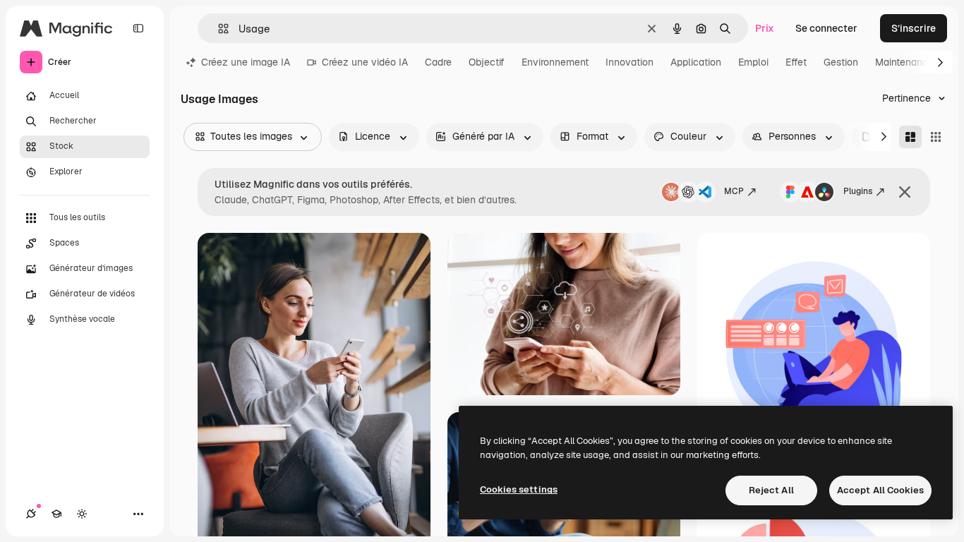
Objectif (487, 62)
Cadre (438, 62)
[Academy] (56, 513)
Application (695, 62)
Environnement (555, 62)
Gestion (841, 62)
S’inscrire (913, 28)
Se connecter (826, 28)
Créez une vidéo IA (365, 62)
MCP (734, 191)
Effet (796, 62)
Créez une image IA (245, 62)
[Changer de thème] (82, 513)
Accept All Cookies (880, 490)
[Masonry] (910, 137)
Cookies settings (519, 489)
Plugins (857, 191)
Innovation (629, 62)
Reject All (771, 490)
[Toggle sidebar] (138, 28)
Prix (764, 28)
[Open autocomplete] (217, 28)
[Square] (935, 137)
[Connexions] (31, 513)
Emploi (753, 62)
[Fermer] (904, 191)
